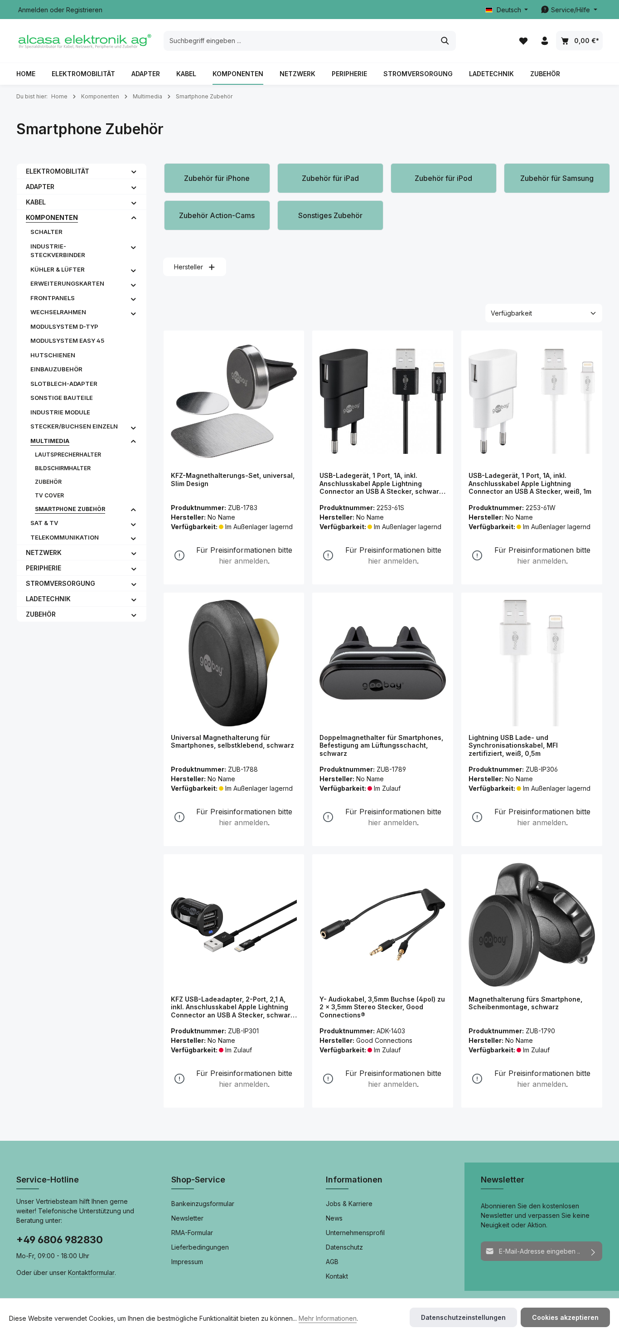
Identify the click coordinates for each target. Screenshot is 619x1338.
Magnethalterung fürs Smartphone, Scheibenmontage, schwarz (525, 1003)
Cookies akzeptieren (565, 1317)
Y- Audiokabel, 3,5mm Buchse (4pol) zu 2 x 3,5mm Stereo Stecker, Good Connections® (382, 1007)
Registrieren (84, 10)
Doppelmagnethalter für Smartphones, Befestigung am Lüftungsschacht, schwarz (381, 745)
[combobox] (299, 41)
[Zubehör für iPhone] (217, 178)
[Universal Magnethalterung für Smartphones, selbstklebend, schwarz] (234, 663)
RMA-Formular (192, 1232)
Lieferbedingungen (200, 1247)
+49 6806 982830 (59, 1240)
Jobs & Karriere (349, 1203)
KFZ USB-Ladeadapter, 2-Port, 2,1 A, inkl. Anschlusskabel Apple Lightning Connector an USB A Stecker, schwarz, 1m (233, 1007)
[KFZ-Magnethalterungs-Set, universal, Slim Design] (234, 401)
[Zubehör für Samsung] (556, 178)
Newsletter (187, 1218)
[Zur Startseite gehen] (84, 41)
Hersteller (188, 267)
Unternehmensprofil (355, 1232)
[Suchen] (445, 41)
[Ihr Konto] (544, 41)
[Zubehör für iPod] (443, 178)
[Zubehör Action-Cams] (217, 215)
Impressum (187, 1261)
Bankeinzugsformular (202, 1203)
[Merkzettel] (523, 41)
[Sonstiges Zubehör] (330, 215)
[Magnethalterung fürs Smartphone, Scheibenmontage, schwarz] (532, 924)
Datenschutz (344, 1247)
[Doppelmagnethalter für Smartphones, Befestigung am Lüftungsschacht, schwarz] (382, 663)
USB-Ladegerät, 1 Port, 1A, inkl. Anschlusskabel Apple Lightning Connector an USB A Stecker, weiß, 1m (530, 483)
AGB (332, 1261)
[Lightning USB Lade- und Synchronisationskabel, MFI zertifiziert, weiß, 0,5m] (532, 663)
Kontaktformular (91, 1272)
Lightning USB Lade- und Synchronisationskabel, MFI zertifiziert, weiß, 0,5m (513, 745)
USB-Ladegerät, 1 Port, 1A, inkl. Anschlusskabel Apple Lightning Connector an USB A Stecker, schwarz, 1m (382, 484)
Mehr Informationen (328, 1318)
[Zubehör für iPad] (330, 178)
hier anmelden (243, 560)
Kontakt (337, 1276)
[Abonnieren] (593, 1251)
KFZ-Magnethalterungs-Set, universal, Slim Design (233, 479)
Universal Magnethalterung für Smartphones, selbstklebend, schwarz (232, 741)
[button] (134, 171)
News (334, 1218)
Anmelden (33, 10)
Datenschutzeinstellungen (463, 1317)
